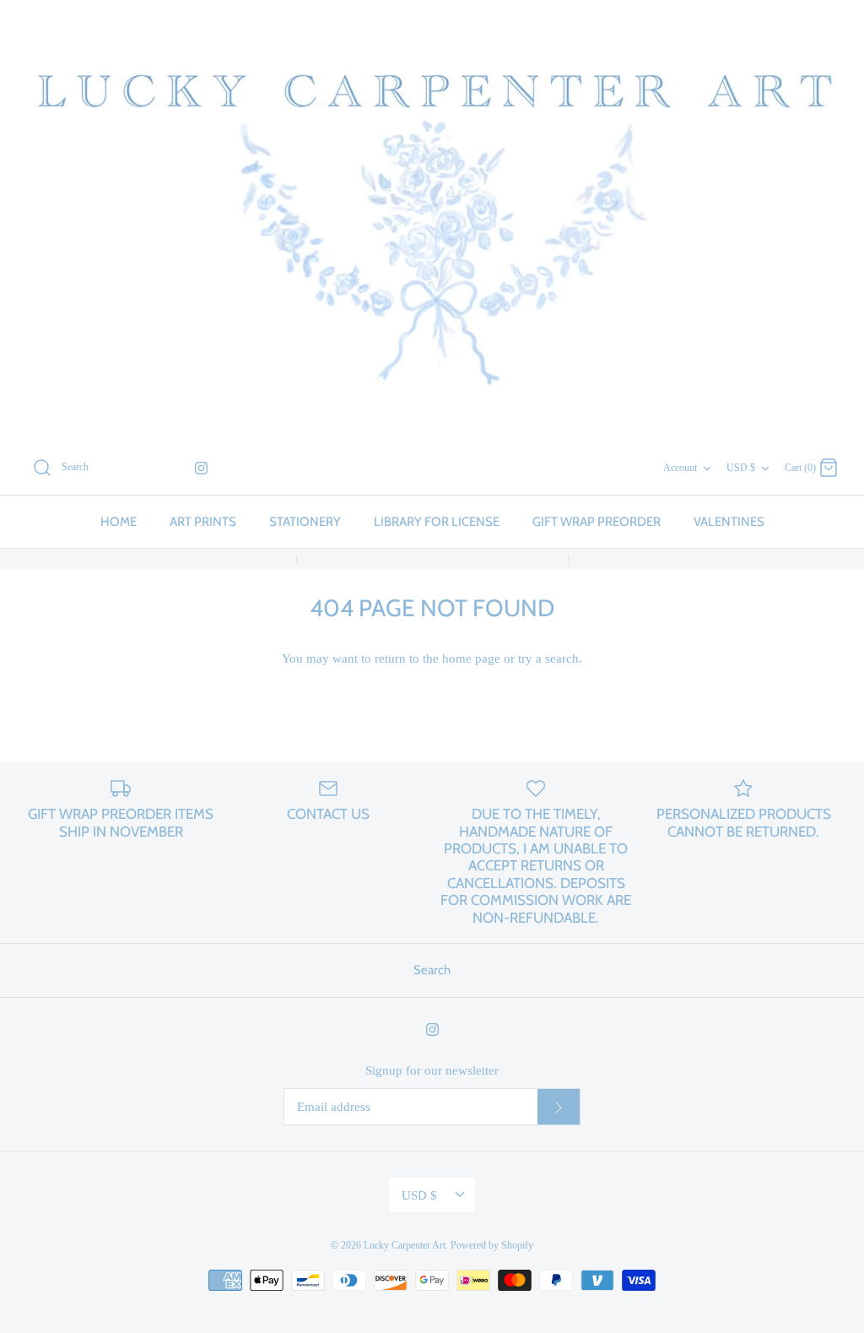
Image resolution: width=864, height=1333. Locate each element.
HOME (118, 521)
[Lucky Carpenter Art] (432, 220)
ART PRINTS (203, 521)
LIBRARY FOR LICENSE (437, 521)
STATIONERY (305, 521)
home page (471, 658)
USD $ (740, 468)
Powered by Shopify (492, 1245)
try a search (548, 658)
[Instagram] (201, 468)
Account (680, 468)
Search (432, 970)
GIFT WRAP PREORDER (596, 521)
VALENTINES (729, 521)
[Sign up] (558, 1106)
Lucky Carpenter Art (405, 1245)
